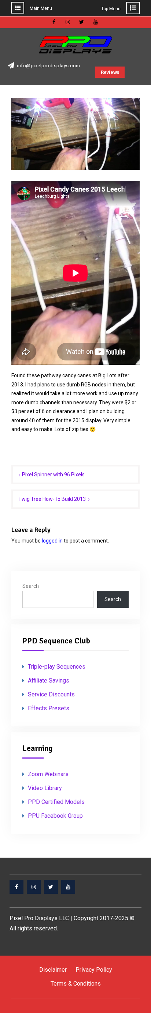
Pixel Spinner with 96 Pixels (53, 474)
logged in (52, 541)
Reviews (110, 72)
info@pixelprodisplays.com (48, 66)
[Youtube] (68, 887)
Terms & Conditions (76, 983)
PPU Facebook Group (55, 815)
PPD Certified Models (56, 801)
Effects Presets (48, 708)
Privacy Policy (94, 969)
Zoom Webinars (48, 774)
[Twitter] (51, 887)
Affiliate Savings (48, 680)
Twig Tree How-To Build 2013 (52, 499)
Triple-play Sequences (56, 666)
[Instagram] (34, 887)
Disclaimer (53, 969)
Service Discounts (51, 694)
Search (30, 586)
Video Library (45, 788)
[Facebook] (16, 887)
